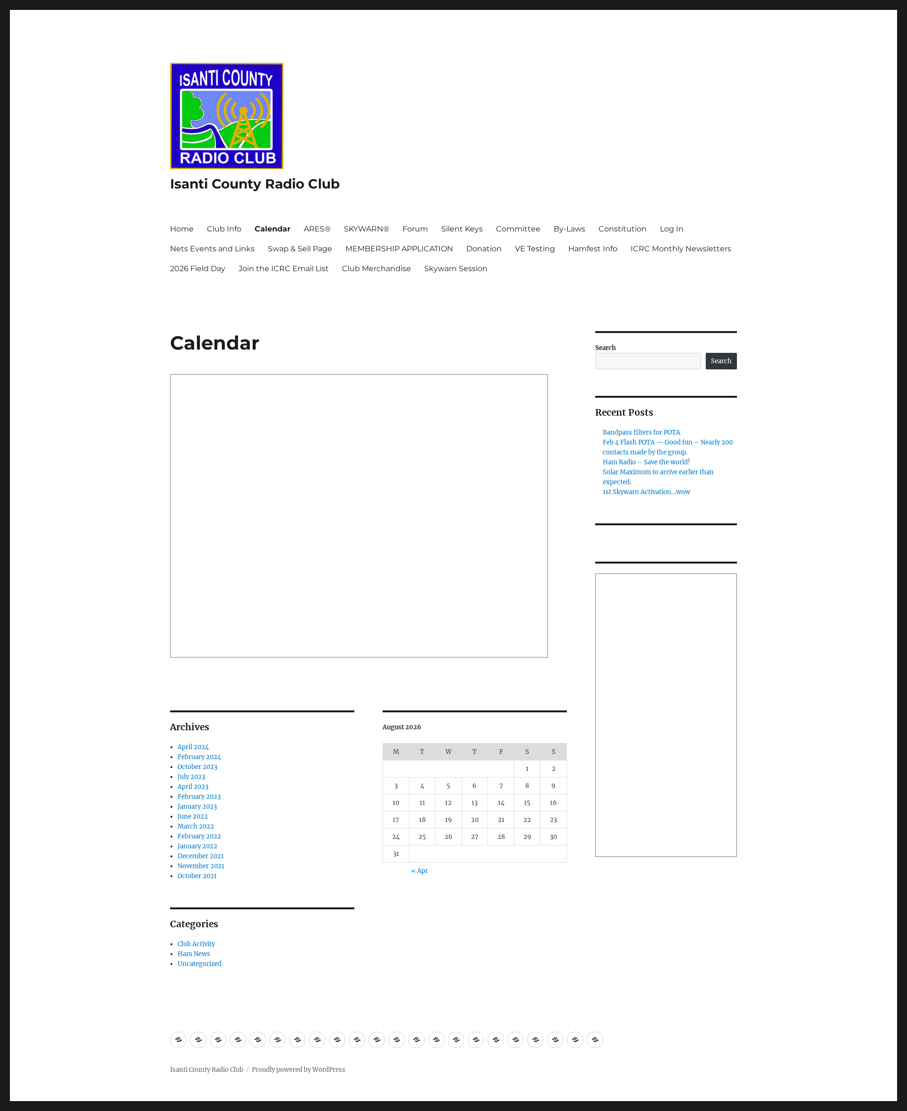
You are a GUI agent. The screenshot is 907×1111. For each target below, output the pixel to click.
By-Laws (569, 228)
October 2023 (197, 767)
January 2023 (197, 807)
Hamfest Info (592, 248)
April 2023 (193, 787)
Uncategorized (200, 964)
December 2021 (201, 856)
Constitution (623, 228)
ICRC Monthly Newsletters (681, 248)
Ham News (194, 954)
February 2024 (199, 757)
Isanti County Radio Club (255, 184)
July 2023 (191, 777)
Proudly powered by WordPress (298, 1070)
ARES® (317, 228)
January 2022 (197, 846)
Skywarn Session (456, 268)
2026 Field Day (197, 268)
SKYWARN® (366, 228)
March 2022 (196, 826)
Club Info (224, 228)
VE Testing (535, 248)
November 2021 (201, 866)
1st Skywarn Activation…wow (646, 492)
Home (182, 228)
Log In (672, 228)
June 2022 (193, 816)
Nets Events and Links (212, 248)
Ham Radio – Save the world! (646, 462)
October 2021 (197, 876)
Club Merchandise (376, 268)
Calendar (273, 228)
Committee (518, 228)
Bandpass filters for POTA (641, 432)
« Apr (419, 871)
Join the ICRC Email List (284, 268)
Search (605, 348)
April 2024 (193, 747)
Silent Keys (462, 228)
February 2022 (199, 836)
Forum (415, 228)
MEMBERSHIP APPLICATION (399, 248)
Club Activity (196, 944)
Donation (484, 248)
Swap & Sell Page (300, 248)
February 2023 (199, 797)
